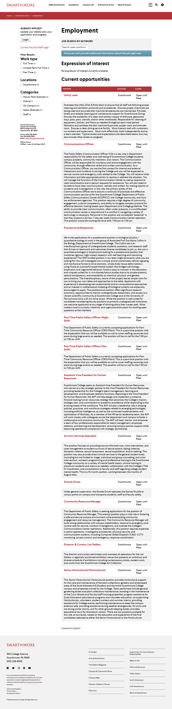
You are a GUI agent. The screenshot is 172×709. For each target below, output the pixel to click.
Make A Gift (135, 660)
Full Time (29, 63)
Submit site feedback (14, 689)
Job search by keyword (77, 41)
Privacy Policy (11, 691)
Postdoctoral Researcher (79, 227)
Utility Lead (71, 95)
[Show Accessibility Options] (162, 5)
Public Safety (135, 673)
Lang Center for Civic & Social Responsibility (142, 653)
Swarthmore (31, 84)
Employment (38, 16)
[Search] (156, 5)
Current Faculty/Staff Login (34, 47)
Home (9, 16)
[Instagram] (19, 668)
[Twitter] (13, 668)
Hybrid (27, 101)
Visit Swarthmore (137, 686)
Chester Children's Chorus (99, 684)
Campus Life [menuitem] (88, 5)
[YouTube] (29, 668)
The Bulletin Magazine (97, 665)
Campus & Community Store (100, 671)
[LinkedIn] (24, 668)
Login (25, 39)
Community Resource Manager (82, 501)
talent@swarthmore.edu (34, 138)
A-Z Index (93, 652)
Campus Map (94, 678)
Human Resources (22, 16)
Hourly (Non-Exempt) (35, 96)
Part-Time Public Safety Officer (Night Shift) (86, 319)
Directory (93, 690)
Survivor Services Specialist (80, 435)
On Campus (31, 105)
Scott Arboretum (137, 680)
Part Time (29, 72)
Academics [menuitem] (74, 5)
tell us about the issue (31, 682)
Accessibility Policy (13, 693)
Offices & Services (137, 667)
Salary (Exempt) (32, 109)
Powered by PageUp (70, 628)
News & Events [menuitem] (124, 5)
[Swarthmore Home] (21, 645)
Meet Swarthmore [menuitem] (56, 5)
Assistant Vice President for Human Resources (85, 376)
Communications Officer (79, 144)
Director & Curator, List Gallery (82, 544)
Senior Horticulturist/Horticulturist (85, 570)
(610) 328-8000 (14, 661)
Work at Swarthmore (138, 693)
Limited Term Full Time (36, 67)
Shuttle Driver (72, 481)
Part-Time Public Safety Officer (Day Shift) (85, 348)
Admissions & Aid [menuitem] (106, 5)
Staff (27, 114)
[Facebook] (8, 668)
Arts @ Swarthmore (97, 658)
